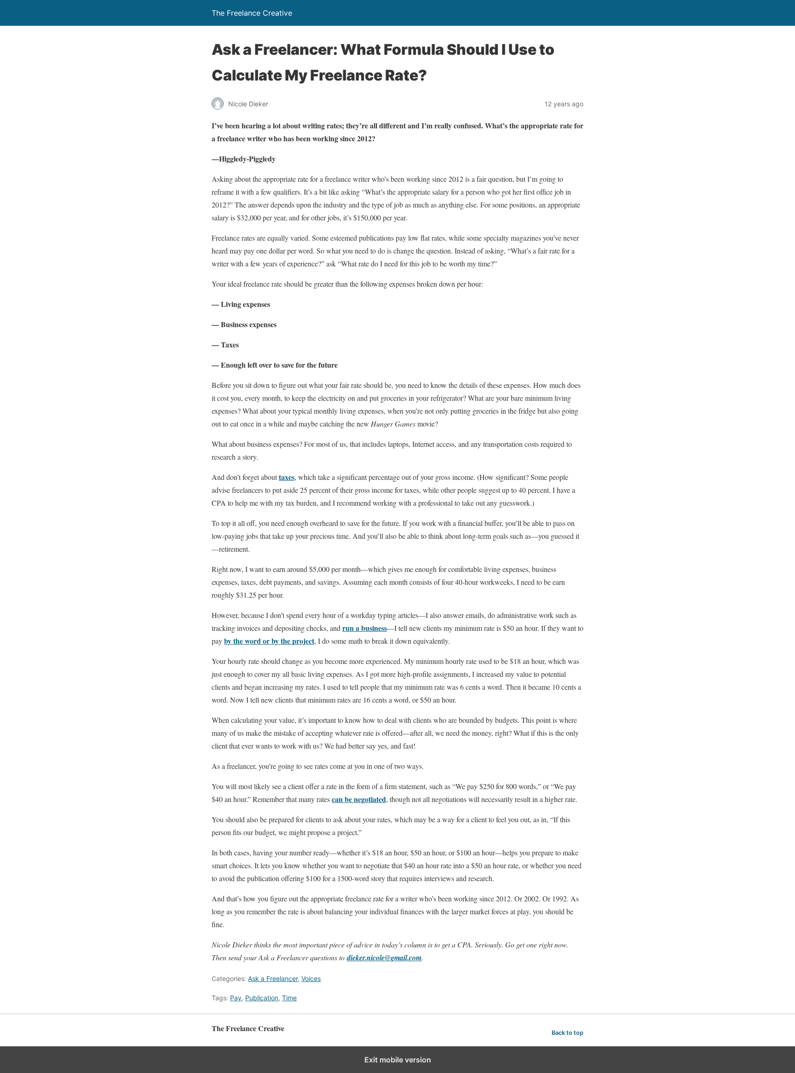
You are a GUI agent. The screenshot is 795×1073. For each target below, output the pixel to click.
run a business (364, 628)
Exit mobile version (397, 1059)
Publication (261, 998)
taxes (286, 477)
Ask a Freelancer (273, 978)
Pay (236, 998)
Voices (311, 978)
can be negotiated (359, 799)
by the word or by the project (269, 640)
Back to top (567, 1032)
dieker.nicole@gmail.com (384, 957)
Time (289, 998)
